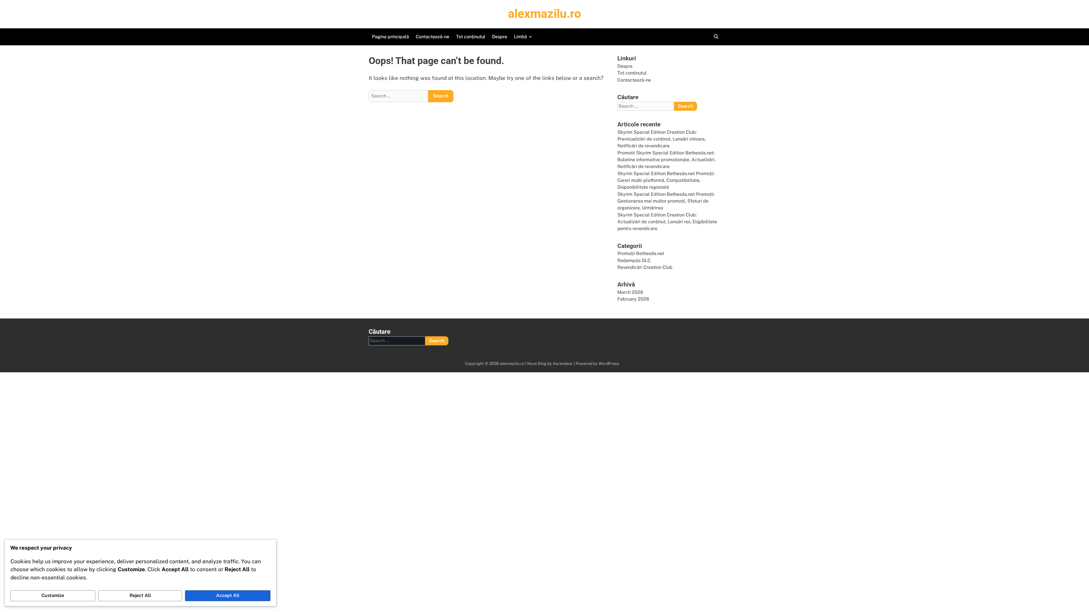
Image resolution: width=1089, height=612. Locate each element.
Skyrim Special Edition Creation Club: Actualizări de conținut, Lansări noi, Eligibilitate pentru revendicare (667, 221)
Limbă (520, 36)
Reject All (140, 595)
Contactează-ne (432, 36)
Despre (499, 36)
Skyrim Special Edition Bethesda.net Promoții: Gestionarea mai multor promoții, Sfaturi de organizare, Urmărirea (666, 201)
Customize (52, 595)
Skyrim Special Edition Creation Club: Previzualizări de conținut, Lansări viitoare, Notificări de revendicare (661, 139)
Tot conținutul (470, 36)
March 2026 (630, 292)
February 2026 (633, 299)
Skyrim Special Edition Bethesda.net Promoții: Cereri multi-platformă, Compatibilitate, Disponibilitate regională (666, 180)
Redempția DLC (634, 260)
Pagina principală (390, 36)
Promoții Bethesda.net (640, 253)
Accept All (227, 595)
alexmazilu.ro (544, 14)
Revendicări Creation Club (644, 267)
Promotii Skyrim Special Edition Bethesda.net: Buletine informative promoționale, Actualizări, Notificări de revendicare (666, 159)
